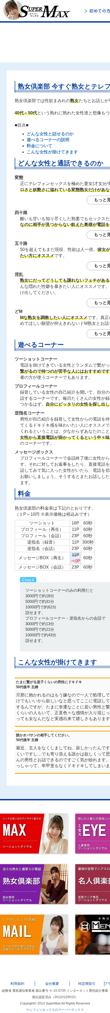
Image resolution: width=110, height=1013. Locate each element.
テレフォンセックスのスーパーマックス (55, 1010)
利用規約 (17, 984)
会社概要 (52, 984)
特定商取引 (87, 984)
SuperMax (40, 10)
